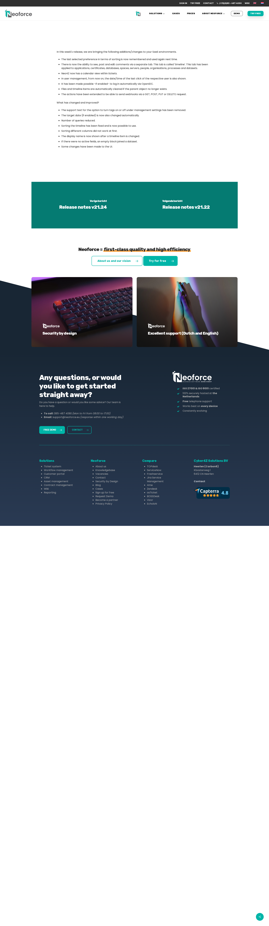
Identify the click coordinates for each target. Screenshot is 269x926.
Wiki (46, 489)
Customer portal (54, 474)
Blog (98, 485)
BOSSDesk (153, 496)
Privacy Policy (103, 504)
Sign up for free (104, 492)
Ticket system (52, 466)
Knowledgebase (105, 470)
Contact (100, 477)
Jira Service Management (155, 479)
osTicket (152, 492)
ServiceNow (154, 470)
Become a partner (106, 500)
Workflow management (58, 470)
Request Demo (104, 496)
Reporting (50, 492)
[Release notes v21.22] (186, 205)
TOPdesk (152, 466)
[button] (117, 261)
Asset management (56, 481)
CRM (47, 477)
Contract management (58, 485)
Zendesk (152, 489)
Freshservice (155, 474)
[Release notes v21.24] (83, 205)
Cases (99, 489)
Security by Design (106, 481)
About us (100, 466)
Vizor (150, 500)
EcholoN (152, 504)
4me (150, 485)
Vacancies (101, 474)
